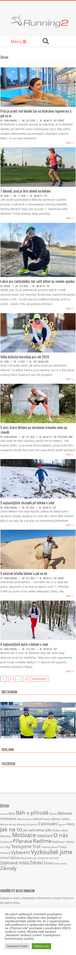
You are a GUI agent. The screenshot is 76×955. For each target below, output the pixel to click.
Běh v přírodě (32, 812)
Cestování (48, 824)
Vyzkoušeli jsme (65, 436)
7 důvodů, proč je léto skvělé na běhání (25, 191)
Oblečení (45, 835)
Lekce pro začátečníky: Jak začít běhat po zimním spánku (37, 281)
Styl (7, 847)
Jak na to (47, 120)
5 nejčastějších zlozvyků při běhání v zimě (27, 502)
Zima (48, 863)
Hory (70, 824)
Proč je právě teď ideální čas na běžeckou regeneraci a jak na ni (35, 113)
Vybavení (20, 852)
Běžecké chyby (42, 819)
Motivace (24, 835)
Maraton (5, 836)
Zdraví (61, 120)
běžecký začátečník (27, 824)
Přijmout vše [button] (41, 946)
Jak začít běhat (33, 830)
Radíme (42, 840)
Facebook (8, 763)
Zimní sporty (60, 863)
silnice (70, 842)
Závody (8, 868)
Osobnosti (6, 842)
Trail (36, 846)
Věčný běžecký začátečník (34, 858)
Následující (39, 679)
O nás (60, 835)
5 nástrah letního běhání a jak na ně (23, 573)
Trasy (62, 847)
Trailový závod (49, 847)
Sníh (2, 847)
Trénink (5, 853)
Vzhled (4, 858)
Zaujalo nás (43, 361)
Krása (56, 830)
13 (25, 679)
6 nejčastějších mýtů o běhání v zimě (24, 644)
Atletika (4, 813)
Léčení (64, 830)
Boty (12, 813)
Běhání (53, 813)
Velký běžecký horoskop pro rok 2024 (24, 356)
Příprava (22, 841)
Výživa (14, 857)
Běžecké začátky (60, 819)
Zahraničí (54, 858)
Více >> (69, 142)
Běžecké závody (8, 824)
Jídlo (48, 830)
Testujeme (21, 846)
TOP (55, 120)
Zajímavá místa (14, 863)
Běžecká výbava (25, 819)
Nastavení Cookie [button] (17, 946)
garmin (62, 824)
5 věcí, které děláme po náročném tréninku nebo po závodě (33, 430)
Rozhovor (58, 842)
